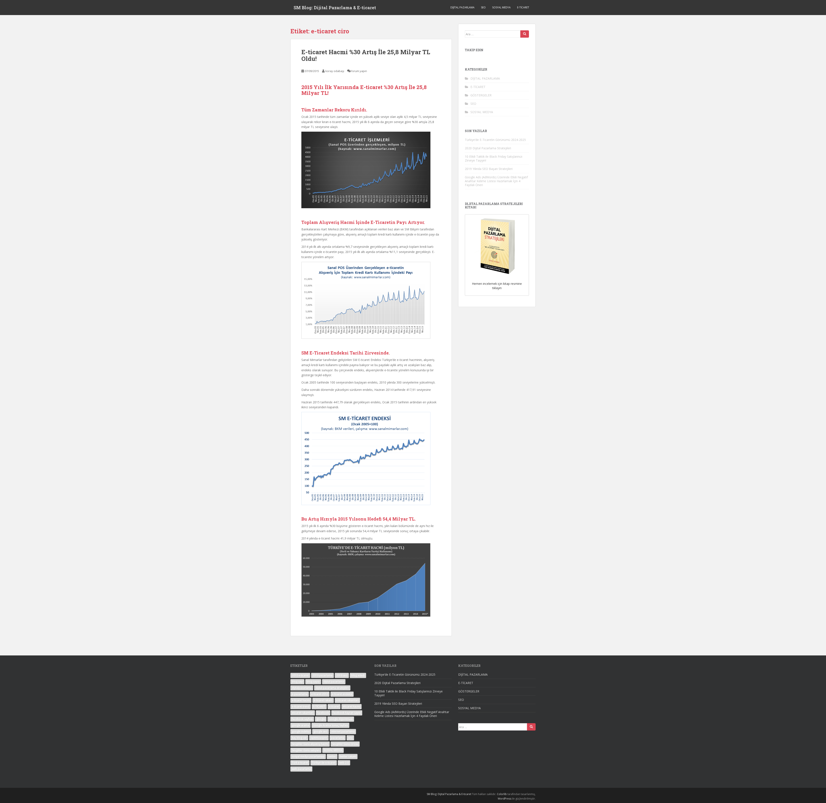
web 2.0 (344, 762)
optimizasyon (319, 738)
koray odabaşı (334, 71)
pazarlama (337, 738)
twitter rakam (348, 756)
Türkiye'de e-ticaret (323, 762)
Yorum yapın (359, 71)
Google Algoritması (341, 719)
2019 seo (341, 675)
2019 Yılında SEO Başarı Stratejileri (489, 169)
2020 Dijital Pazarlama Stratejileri (488, 148)
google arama (300, 725)
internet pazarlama (342, 731)
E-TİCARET (523, 7)
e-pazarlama (299, 694)
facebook (323, 713)
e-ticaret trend (300, 706)
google (320, 719)
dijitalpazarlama (302, 688)
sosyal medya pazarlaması (308, 756)
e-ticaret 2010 (319, 694)
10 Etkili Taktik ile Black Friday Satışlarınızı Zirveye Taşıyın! (493, 158)
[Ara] (524, 34)
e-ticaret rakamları (347, 700)
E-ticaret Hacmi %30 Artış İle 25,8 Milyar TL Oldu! (365, 55)
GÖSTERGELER (481, 95)
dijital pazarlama (334, 681)
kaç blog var (299, 738)
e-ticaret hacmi (301, 700)
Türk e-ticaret (300, 762)
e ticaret (334, 706)
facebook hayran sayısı (347, 713)
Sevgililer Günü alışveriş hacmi (310, 744)
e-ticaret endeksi (342, 694)
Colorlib (502, 794)
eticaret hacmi (351, 706)
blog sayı (297, 681)
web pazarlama (301, 769)
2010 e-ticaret (300, 675)
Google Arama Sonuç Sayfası (330, 725)
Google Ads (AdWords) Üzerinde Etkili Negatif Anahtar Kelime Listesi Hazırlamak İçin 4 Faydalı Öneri (496, 181)
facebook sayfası (302, 719)
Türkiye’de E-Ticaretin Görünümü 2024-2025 (495, 140)
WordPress (504, 798)
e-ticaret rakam (323, 700)
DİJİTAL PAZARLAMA (462, 7)
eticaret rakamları (302, 713)
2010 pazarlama (322, 675)
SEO (483, 7)
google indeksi (301, 731)
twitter (332, 756)
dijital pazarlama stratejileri (332, 688)
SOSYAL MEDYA (501, 7)
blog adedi (358, 675)
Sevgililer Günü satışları (306, 750)
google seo (320, 731)
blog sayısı (313, 681)
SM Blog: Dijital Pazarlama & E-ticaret (335, 7)
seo (350, 738)
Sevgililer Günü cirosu (345, 744)
